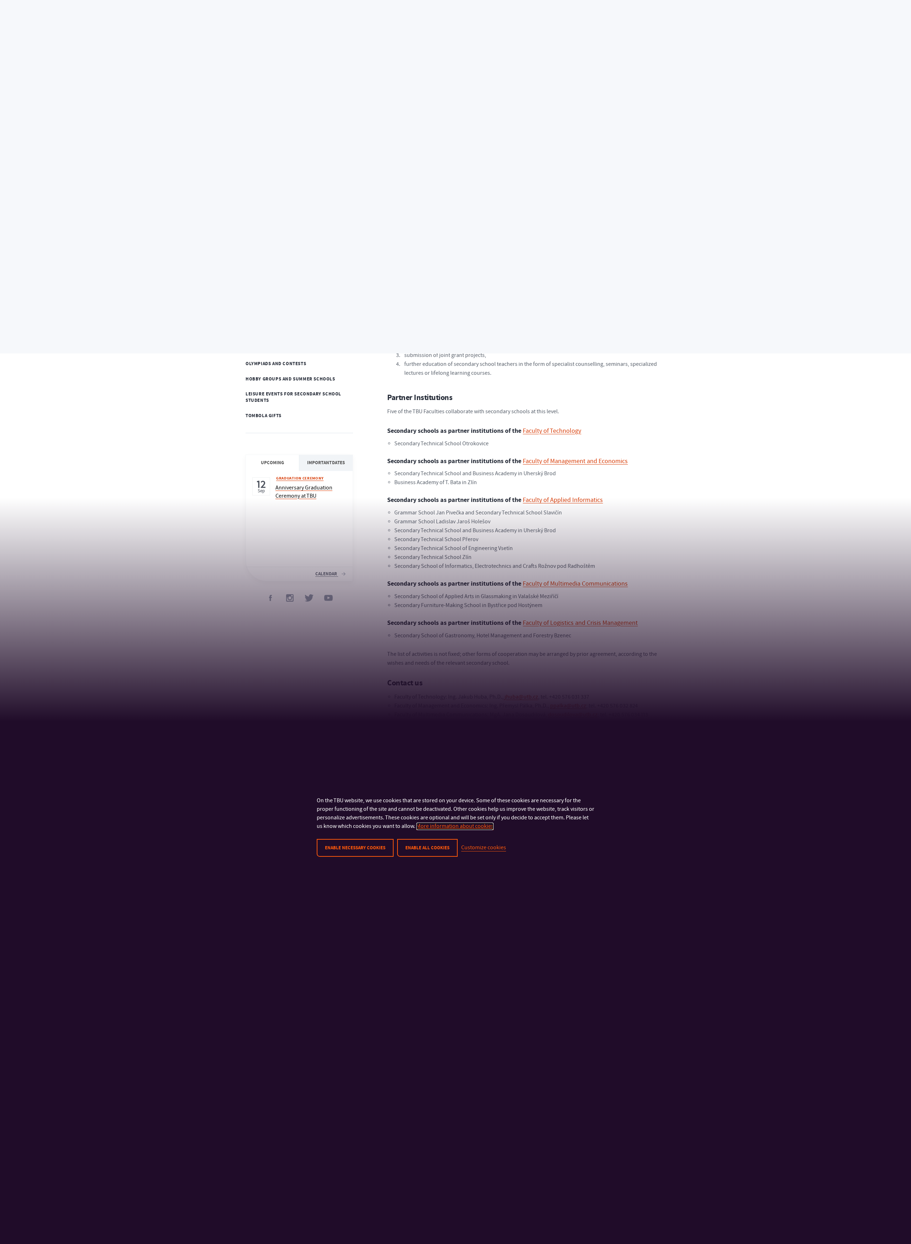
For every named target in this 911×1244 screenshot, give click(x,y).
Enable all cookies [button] (427, 848)
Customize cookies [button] (483, 847)
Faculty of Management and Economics (575, 461)
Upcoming (272, 463)
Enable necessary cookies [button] (355, 848)
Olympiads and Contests (276, 364)
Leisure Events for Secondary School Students (293, 397)
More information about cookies (455, 826)
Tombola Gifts (263, 416)
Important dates (326, 463)
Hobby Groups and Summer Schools (290, 379)
